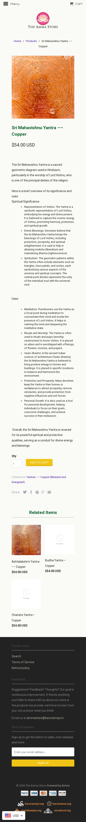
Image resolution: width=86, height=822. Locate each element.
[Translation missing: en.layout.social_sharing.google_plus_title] (42, 492)
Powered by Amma (58, 785)
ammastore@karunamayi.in (45, 718)
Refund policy (21, 668)
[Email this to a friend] (48, 492)
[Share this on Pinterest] (36, 492)
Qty (14, 456)
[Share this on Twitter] (24, 492)
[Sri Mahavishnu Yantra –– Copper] (43, 87)
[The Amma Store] (43, 20)
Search (16, 656)
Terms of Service (23, 662)
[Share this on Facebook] (30, 492)
